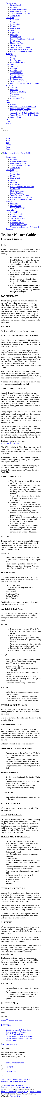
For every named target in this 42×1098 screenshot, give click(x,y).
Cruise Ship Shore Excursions (21, 52)
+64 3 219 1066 (11, 1067)
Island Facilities (16, 77)
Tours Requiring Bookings (20, 47)
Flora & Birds (15, 28)
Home (8, 138)
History (13, 26)
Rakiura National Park (18, 9)
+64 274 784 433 (12, 1071)
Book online (5, 1085)
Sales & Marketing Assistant (20, 109)
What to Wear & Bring (18, 81)
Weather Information (17, 75)
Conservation (15, 24)
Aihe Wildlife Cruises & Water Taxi (14, 1081)
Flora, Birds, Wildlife (18, 11)
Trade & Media (35, 1092)
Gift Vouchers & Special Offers (21, 49)
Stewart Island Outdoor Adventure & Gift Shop (18, 1079)
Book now (9, 124)
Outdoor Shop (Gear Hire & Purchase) (24, 83)
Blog (7, 100)
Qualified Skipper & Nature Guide (23, 107)
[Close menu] (2, 128)
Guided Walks (15, 37)
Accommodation (16, 73)
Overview (14, 7)
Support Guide (15, 117)
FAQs (8, 119)
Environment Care (17, 79)
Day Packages (15, 60)
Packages (9, 54)
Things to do (15, 16)
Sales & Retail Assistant (19, 111)
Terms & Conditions (8, 1092)
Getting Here (15, 68)
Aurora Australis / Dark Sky (20, 13)
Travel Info (10, 64)
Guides (13, 96)
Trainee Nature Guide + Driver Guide (24, 115)
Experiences (10, 30)
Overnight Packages (17, 62)
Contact (8, 121)
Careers (8, 102)
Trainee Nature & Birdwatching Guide (24, 113)
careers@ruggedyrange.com (11, 1020)
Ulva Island (10, 18)
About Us (9, 85)
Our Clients (14, 94)
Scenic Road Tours (17, 45)
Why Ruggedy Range (18, 92)
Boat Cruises (15, 41)
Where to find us (16, 1085)
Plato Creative (15, 1096)
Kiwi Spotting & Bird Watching (22, 39)
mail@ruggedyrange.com (15, 1063)
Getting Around (16, 71)
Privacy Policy (23, 1092)
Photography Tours (17, 43)
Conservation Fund (17, 98)
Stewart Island (11, 3)
